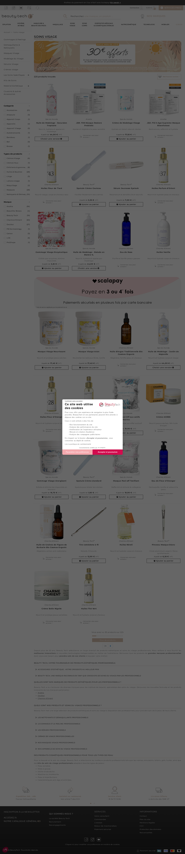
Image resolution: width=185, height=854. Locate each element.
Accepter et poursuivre (107, 452)
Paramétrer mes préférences (77, 452)
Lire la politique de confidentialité (78, 444)
